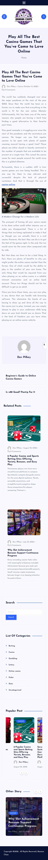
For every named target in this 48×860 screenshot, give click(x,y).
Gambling (13, 659)
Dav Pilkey (11, 87)
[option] (24, 743)
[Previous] (22, 773)
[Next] (26, 773)
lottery (11, 665)
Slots (11, 684)
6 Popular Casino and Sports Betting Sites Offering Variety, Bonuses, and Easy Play (23, 752)
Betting (12, 646)
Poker (11, 677)
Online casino (14, 671)
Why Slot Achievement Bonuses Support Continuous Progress (23, 823)
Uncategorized (15, 690)
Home (24, 58)
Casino (20, 87)
